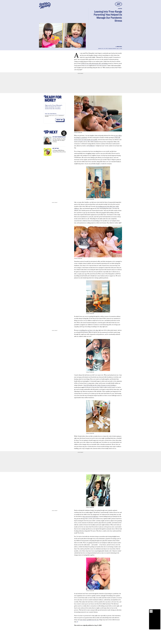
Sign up (58, 120)
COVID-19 (91, 146)
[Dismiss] (159, 610)
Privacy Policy (46, 116)
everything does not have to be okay (88, 330)
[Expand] (150, 610)
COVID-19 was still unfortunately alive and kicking (94, 63)
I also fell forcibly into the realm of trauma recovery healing (99, 385)
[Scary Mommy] (44, 5)
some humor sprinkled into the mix (89, 620)
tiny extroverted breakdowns (90, 516)
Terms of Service (61, 115)
